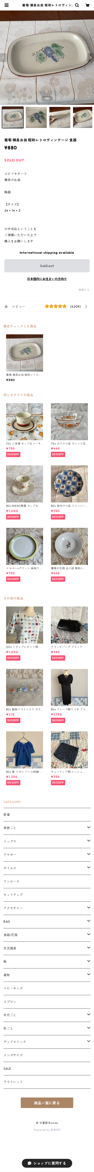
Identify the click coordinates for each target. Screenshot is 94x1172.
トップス (9, 841)
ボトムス (9, 868)
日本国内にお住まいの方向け (47, 279)
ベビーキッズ (13, 988)
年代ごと (9, 1015)
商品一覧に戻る (47, 1103)
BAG (6, 922)
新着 (6, 815)
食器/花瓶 (10, 935)
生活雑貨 (9, 948)
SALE (7, 1069)
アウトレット (13, 1082)
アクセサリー (13, 908)
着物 (6, 975)
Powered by (42, 1129)
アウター (9, 855)
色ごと (8, 1028)
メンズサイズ (13, 1055)
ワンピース (11, 881)
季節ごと (9, 828)
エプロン (9, 1002)
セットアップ (13, 895)
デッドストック (14, 1042)
